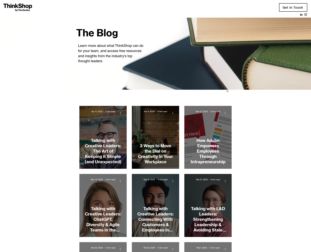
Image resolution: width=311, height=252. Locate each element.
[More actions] (121, 113)
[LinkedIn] (301, 14)
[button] (227, 91)
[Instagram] (305, 14)
